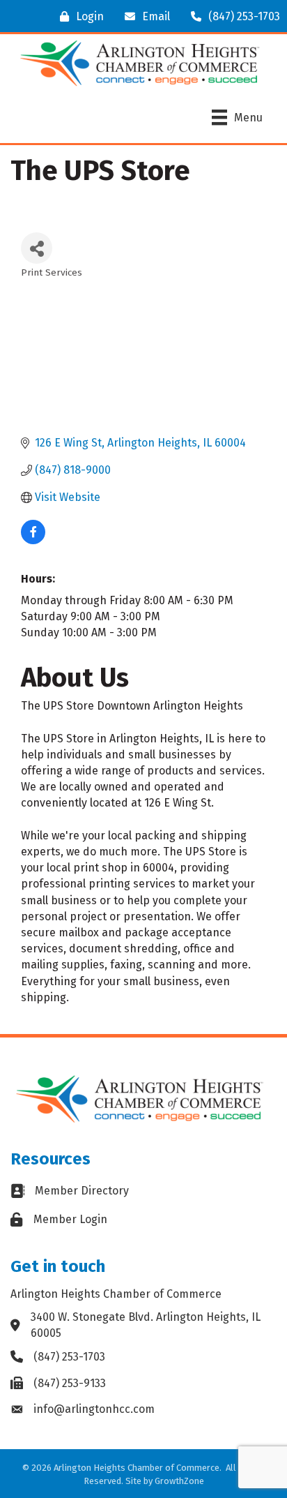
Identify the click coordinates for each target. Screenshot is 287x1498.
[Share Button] (36, 248)
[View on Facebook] (33, 540)
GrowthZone (179, 1481)
